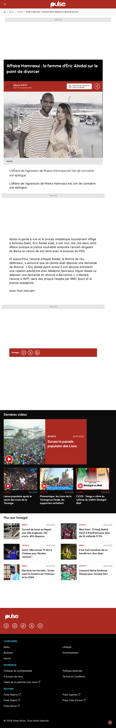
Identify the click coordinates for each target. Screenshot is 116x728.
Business (8, 652)
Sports (11, 12)
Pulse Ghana (10, 700)
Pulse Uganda (70, 694)
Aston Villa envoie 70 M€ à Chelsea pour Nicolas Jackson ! (37, 553)
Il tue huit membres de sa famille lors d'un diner (93, 551)
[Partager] (97, 86)
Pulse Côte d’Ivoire (73, 700)
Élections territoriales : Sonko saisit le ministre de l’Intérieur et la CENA (38, 574)
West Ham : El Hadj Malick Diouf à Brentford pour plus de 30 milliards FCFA (94, 533)
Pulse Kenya (10, 705)
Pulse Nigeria (11, 694)
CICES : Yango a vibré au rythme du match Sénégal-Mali (91, 500)
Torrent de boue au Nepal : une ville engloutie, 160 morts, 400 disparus (37, 533)
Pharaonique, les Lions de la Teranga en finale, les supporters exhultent (55, 500)
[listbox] (58, 489)
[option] (20, 489)
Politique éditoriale (72, 670)
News (24, 525)
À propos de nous (13, 676)
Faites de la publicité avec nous (20, 682)
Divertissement (70, 652)
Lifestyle (67, 647)
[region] (58, 489)
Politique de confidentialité (18, 670)
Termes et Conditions (74, 676)
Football (20, 12)
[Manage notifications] (110, 722)
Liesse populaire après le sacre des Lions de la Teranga (18, 500)
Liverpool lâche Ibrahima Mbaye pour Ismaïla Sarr (93, 572)
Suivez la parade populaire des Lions (62, 443)
